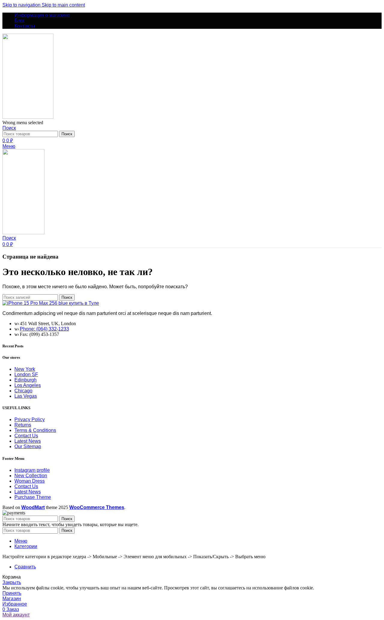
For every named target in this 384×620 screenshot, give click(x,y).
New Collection (30, 475)
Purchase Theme (32, 497)
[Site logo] (27, 117)
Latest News (27, 441)
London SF (26, 374)
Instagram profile (32, 470)
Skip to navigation (22, 4)
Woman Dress (29, 481)
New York (24, 369)
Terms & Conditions (35, 430)
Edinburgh (25, 379)
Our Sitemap (27, 446)
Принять (11, 593)
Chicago (23, 390)
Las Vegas (25, 396)
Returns (22, 424)
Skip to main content (63, 4)
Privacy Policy (29, 419)
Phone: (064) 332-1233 (44, 328)
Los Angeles (27, 385)
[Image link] (50, 303)
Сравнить (25, 566)
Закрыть (11, 582)
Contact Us (26, 435)
